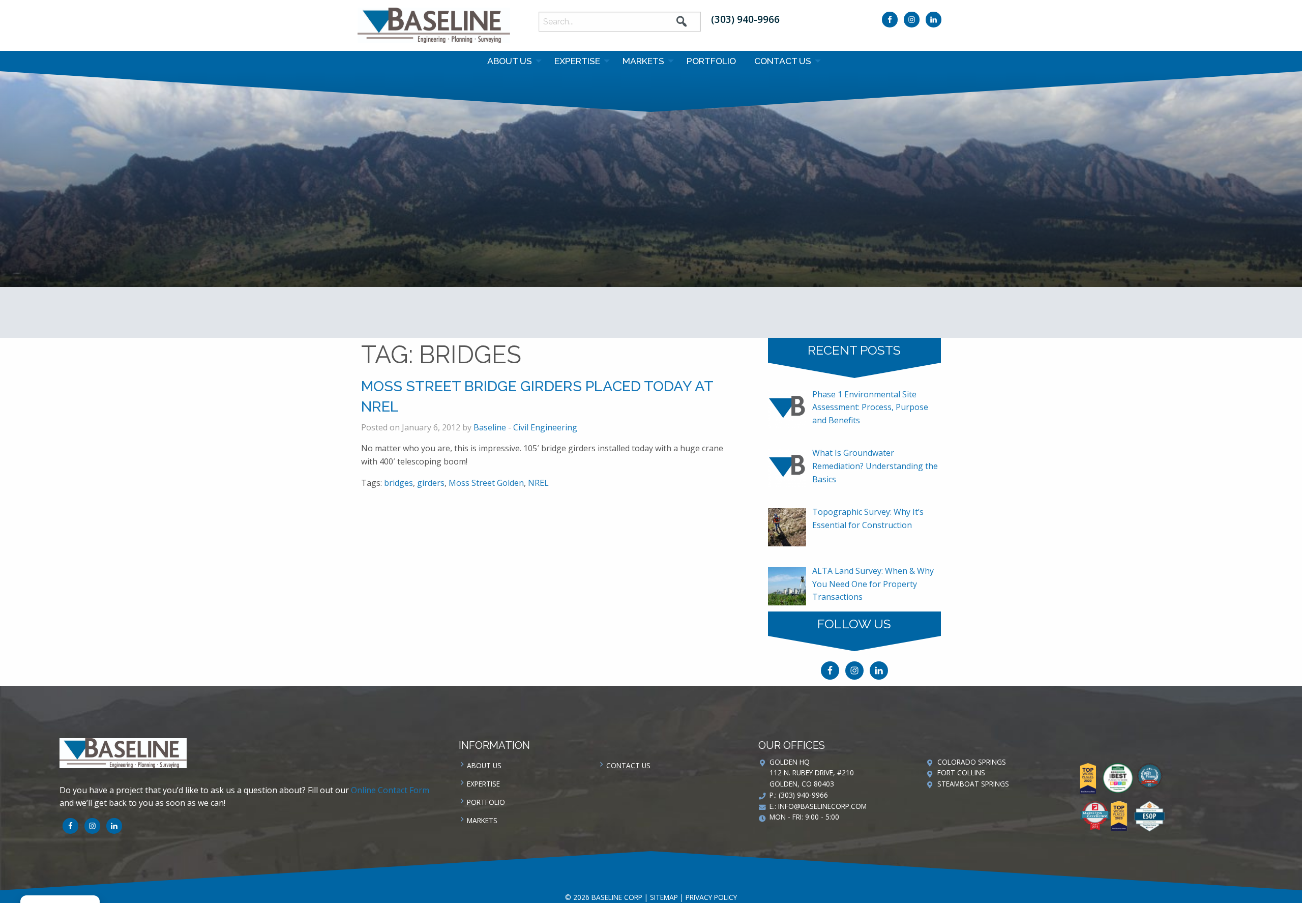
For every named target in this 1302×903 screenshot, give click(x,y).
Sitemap (664, 897)
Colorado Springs (971, 762)
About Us (509, 60)
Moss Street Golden (486, 482)
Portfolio (711, 60)
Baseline (490, 427)
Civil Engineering (545, 427)
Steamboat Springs (973, 784)
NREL (538, 482)
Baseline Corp (434, 25)
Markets (643, 60)
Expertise (577, 60)
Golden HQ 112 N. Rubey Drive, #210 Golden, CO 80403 (812, 773)
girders (431, 482)
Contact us (782, 60)
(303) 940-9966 (745, 19)
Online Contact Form (390, 790)
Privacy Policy (711, 897)
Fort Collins (961, 772)
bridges (398, 482)
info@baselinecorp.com (822, 806)
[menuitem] (511, 61)
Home (631, 241)
